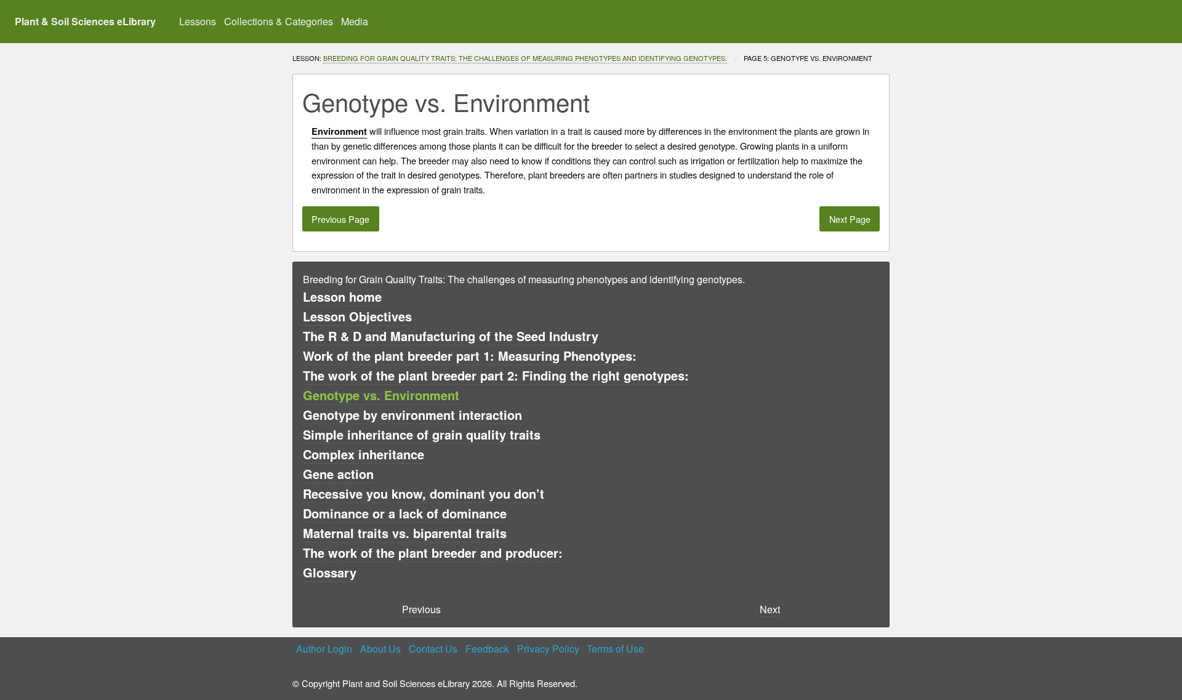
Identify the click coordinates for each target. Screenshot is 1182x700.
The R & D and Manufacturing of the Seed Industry (450, 336)
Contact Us (433, 649)
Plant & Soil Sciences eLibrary (85, 21)
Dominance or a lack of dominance (405, 513)
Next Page (849, 218)
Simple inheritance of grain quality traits (422, 434)
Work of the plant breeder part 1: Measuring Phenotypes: (470, 355)
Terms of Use (615, 649)
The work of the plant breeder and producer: (433, 552)
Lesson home (342, 296)
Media (354, 21)
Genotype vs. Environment (381, 395)
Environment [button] (339, 131)
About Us (380, 649)
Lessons (197, 21)
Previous (421, 609)
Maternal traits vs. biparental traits (405, 533)
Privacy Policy (548, 649)
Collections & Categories (278, 21)
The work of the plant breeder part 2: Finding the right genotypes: (496, 375)
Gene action (338, 474)
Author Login (324, 649)
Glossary (329, 572)
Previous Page (340, 218)
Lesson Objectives (357, 316)
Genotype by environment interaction (412, 415)
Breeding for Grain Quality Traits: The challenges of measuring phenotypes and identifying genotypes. (525, 58)
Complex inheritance (363, 454)
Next (770, 609)
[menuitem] (197, 21)
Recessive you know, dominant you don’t (423, 493)
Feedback (487, 649)
